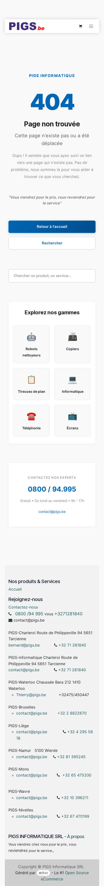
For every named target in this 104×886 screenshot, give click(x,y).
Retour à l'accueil (52, 226)
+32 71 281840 (72, 645)
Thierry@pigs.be (31, 694)
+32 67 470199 (75, 816)
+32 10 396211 (74, 797)
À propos (75, 836)
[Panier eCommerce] (80, 26)
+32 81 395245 (71, 756)
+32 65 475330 (76, 775)
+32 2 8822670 (72, 713)
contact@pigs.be (52, 511)
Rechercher (52, 243)
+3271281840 (68, 613)
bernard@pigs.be (24, 645)
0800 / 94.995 (52, 489)
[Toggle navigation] (91, 26)
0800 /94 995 (29, 613)
